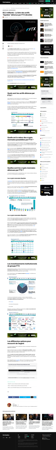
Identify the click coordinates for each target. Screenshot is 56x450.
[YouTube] (53, 3)
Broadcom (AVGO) (44, 125)
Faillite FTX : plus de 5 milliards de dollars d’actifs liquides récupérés (18, 383)
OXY (34, 225)
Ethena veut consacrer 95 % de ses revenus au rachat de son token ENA (48, 30)
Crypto (19, 436)
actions (12, 301)
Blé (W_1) (42, 180)
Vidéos (19, 437)
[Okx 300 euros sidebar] (46, 12)
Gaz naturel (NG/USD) (44, 171)
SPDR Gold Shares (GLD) (45, 147)
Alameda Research (19, 71)
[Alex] (9, 405)
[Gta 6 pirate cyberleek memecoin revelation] (42, 40)
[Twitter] (51, 3)
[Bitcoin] (42, 71)
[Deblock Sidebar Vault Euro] (46, 49)
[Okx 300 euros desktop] (22, 87)
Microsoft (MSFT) (43, 119)
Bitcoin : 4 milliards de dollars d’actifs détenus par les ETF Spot (17, 385)
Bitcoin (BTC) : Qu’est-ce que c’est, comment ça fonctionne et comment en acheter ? (48, 72)
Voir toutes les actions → (46, 132)
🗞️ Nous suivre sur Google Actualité (46, 434)
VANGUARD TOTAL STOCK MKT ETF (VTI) (46, 138)
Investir (32, 436)
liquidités (9, 102)
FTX (8, 391)
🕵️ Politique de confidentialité (46, 439)
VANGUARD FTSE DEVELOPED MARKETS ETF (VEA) (45, 150)
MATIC (22, 187)
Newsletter (48, 3)
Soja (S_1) (42, 178)
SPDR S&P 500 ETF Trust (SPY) (45, 140)
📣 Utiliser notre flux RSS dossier (46, 436)
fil (21, 99)
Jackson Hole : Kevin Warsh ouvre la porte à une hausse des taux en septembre (48, 24)
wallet (8, 149)
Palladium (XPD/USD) (44, 173)
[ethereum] (42, 66)
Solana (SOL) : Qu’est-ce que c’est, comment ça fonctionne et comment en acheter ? (48, 63)
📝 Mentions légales (44, 438)
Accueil (3, 8)
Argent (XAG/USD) (44, 176)
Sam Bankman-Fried (14, 68)
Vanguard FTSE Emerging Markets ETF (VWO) (47, 155)
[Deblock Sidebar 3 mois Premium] (46, 190)
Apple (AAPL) (43, 115)
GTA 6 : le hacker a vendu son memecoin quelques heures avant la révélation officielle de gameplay (48, 40)
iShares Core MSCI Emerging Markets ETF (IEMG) (46, 152)
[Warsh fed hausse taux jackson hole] (42, 24)
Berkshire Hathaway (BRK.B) (45, 130)
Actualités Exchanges (26, 377)
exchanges (19, 191)
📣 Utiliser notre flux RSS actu (46, 435)
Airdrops (26, 436)
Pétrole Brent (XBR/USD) (44, 164)
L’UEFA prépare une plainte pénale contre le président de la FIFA (48, 35)
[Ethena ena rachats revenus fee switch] (42, 30)
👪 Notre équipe (44, 437)
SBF (21, 231)
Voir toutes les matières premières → (47, 182)
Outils (25, 437)
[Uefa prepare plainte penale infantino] (42, 35)
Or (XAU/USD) (43, 169)
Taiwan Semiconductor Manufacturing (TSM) (46, 123)
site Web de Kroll (13, 83)
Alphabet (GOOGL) (44, 117)
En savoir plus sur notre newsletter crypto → (46, 103)
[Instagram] (55, 3)
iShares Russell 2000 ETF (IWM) (46, 157)
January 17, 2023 (23, 62)
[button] (52, 1)
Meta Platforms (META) (44, 127)
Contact (32, 437)
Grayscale (27, 273)
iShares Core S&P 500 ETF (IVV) (46, 142)
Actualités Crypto (8, 8)
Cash (34, 48)
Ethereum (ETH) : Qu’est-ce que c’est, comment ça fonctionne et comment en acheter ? (48, 67)
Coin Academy (6, 2)
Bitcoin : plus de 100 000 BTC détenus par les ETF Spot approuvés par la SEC (19, 387)
